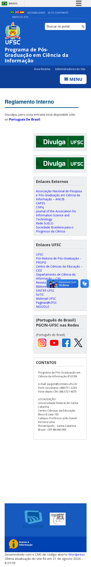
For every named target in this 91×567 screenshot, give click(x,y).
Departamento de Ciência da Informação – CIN (55, 276)
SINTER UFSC (45, 290)
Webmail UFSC (46, 299)
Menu (75, 79)
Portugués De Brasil (24, 119)
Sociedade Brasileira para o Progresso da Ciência (54, 229)
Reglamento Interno (29, 101)
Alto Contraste (58, 12)
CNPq (40, 207)
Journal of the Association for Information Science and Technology (56, 215)
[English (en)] (17, 12)
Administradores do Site (70, 69)
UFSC (39, 254)
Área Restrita (42, 69)
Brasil (13, 3)
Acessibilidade (36, 12)
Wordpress (76, 554)
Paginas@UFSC (46, 303)
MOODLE (42, 307)
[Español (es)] (22, 12)
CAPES (40, 203)
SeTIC (40, 294)
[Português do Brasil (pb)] (12, 12)
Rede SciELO (44, 223)
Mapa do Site (20, 16)
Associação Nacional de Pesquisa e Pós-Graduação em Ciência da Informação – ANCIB (59, 195)
